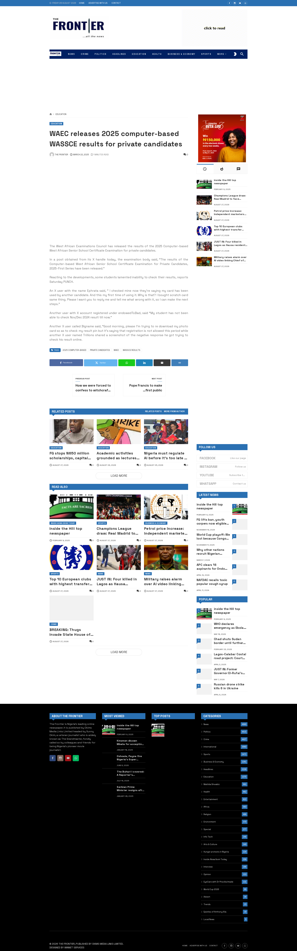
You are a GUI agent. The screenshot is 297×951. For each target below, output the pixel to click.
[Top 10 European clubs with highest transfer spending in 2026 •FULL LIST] (72, 557)
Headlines (208, 769)
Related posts (153, 412)
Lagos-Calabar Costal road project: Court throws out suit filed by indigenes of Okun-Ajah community (230, 656)
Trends (207, 904)
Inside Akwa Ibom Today (63, 523)
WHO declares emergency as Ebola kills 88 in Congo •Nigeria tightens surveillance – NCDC (229, 626)
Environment (210, 821)
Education (61, 114)
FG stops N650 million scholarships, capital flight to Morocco (69, 455)
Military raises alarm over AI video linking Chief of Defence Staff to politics (165, 581)
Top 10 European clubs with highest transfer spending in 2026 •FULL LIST (71, 581)
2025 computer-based (74, 350)
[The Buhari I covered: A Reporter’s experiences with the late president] (108, 776)
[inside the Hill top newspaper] (72, 507)
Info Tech (208, 836)
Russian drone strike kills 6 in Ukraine (229, 686)
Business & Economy (155, 523)
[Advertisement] (148, 82)
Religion (207, 814)
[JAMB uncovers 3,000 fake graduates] (188, 760)
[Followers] (234, 3)
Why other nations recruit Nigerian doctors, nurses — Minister (210, 552)
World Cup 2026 (211, 889)
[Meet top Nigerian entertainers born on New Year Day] (158, 776)
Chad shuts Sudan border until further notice (228, 641)
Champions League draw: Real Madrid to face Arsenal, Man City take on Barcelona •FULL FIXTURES (118, 531)
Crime (54, 624)
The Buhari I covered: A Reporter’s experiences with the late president (130, 773)
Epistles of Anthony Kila (215, 911)
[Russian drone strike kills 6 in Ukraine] (204, 689)
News (100, 573)
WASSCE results (131, 350)
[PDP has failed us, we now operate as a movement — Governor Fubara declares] (158, 745)
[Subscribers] (240, 3)
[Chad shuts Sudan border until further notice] (204, 644)
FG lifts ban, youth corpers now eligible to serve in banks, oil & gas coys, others (212, 521)
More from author (174, 412)
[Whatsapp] (245, 3)
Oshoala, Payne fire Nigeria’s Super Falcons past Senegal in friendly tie (130, 758)
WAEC (116, 350)
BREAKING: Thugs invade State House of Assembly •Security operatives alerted (70, 632)
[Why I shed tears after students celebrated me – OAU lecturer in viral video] (173, 730)
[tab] (153, 412)
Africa (206, 806)
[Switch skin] (235, 54)
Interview (208, 866)
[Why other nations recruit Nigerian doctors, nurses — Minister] (240, 554)
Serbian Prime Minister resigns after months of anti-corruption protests (131, 788)
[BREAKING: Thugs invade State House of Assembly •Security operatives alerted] (72, 608)
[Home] (51, 114)
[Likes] (229, 3)
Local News (209, 919)
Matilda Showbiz (212, 784)
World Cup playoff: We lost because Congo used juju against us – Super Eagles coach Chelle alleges (213, 536)
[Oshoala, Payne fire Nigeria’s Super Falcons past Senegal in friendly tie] (108, 761)
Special (207, 829)
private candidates (100, 350)
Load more (119, 476)
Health (207, 791)
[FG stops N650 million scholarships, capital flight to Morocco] (72, 431)
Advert (207, 896)
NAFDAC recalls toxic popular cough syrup (212, 582)
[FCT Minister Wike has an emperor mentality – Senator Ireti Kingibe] (188, 745)
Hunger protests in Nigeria (216, 851)
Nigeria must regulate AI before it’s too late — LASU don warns (166, 455)
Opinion (207, 874)
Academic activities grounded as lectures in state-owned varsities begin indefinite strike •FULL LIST (117, 455)
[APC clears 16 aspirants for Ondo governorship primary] (240, 569)
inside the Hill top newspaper (66, 531)
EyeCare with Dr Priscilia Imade (218, 881)
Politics (207, 731)
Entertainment (211, 799)
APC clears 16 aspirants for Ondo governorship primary (213, 567)
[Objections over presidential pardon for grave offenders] (173, 760)
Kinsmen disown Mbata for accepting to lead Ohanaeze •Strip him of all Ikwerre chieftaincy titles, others (130, 742)
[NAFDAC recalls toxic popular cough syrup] (240, 584)
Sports (102, 523)
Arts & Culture (210, 844)
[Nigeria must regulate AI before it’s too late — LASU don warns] (166, 431)
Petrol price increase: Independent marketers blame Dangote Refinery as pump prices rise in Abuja (166, 531)
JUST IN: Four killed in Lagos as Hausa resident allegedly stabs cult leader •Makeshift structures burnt (117, 581)
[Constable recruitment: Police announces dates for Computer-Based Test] (173, 745)
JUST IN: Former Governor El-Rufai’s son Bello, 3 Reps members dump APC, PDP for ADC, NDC (229, 671)
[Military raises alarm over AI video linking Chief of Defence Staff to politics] (166, 557)
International (210, 746)
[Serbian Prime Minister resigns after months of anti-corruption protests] (108, 791)
